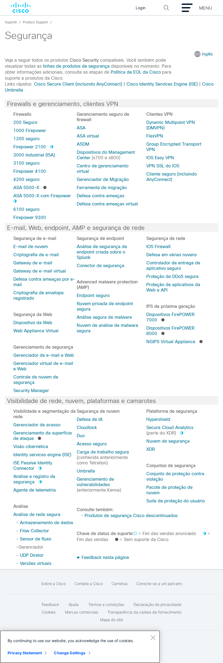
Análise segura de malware (104, 317)
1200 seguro (26, 138)
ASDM (83, 144)
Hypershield (158, 419)
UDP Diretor (32, 555)
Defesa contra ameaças (100, 195)
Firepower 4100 (29, 171)
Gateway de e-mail (32, 263)
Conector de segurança (100, 265)
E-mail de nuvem (30, 246)
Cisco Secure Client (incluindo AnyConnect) (78, 84)
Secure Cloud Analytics (169, 427)
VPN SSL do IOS (162, 166)
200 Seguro (25, 122)
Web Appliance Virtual (35, 331)
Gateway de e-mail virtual (39, 271)
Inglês (207, 54)
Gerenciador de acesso (36, 425)
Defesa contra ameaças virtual (107, 204)
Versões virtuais (35, 563)
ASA (81, 128)
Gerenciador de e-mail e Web (43, 355)
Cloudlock (87, 427)
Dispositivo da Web (32, 322)
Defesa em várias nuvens (171, 254)
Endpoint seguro (93, 295)
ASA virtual (88, 136)
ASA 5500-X (26, 187)
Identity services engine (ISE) (42, 454)
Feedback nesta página (104, 557)
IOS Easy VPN (160, 157)
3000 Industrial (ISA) (34, 155)
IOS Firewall (158, 246)
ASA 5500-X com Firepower (42, 195)
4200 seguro (26, 179)
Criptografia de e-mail (36, 254)
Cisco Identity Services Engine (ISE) (162, 84)
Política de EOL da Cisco (136, 72)
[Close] (153, 637)
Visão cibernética (30, 446)
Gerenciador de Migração (103, 179)
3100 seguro (26, 163)
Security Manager (31, 390)
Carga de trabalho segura (103, 452)
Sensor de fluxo (35, 539)
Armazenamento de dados (46, 522)
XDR (150, 449)
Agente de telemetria (34, 490)
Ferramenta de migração (102, 187)
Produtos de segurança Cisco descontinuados (131, 515)
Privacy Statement (25, 653)
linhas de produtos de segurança (76, 66)
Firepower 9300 (29, 217)
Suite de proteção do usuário (175, 501)
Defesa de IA (90, 419)
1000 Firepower (29, 130)
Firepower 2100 (29, 147)
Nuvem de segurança (168, 441)
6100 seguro (26, 209)
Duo (81, 435)
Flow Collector (34, 530)
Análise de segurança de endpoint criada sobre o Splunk (102, 252)
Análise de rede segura (36, 514)
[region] (80, 646)
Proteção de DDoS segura (172, 276)
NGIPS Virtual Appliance (170, 341)
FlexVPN (154, 136)
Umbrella (86, 471)
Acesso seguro (92, 444)
